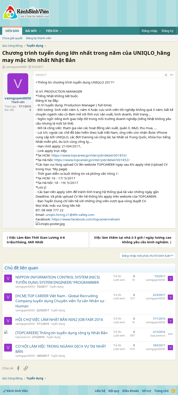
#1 (171, 75)
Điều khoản (130, 391)
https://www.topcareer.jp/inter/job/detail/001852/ (92, 160)
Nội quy (113, 391)
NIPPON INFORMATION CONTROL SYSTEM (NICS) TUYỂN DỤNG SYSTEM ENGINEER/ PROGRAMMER (57, 280)
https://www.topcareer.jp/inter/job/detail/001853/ (89, 155)
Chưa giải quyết (12, 38)
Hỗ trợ (146, 391)
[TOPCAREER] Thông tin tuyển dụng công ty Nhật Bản (61, 332)
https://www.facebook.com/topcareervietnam (86, 219)
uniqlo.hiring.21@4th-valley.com (70, 214)
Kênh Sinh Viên (17, 391)
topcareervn (22, 337)
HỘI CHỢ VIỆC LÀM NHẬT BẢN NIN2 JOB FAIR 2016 (59, 319)
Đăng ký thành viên (38, 38)
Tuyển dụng (56, 286)
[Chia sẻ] (166, 75)
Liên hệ (100, 391)
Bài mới (31, 31)
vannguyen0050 (16, 67)
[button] (40, 31)
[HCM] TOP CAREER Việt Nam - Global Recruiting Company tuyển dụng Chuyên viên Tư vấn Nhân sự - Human (60, 301)
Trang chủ (161, 391)
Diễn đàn (12, 31)
